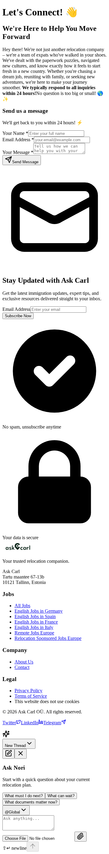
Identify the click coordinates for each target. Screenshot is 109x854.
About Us (24, 661)
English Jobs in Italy (34, 627)
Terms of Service (31, 696)
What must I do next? (24, 796)
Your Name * (15, 133)
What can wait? (61, 796)
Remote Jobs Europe (34, 632)
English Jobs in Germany (39, 611)
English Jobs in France (36, 621)
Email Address (16, 309)
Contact (22, 667)
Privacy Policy (28, 690)
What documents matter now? (31, 802)
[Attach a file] (80, 837)
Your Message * (17, 152)
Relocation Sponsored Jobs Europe (48, 638)
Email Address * (18, 139)
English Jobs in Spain (35, 616)
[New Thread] (8, 754)
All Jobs (22, 605)
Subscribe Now (18, 316)
